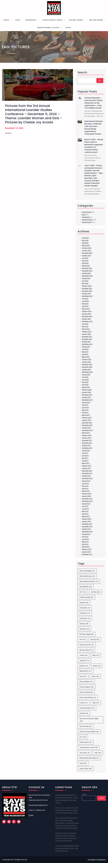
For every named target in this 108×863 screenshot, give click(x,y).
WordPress (101, 859)
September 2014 (87, 531)
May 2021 (85, 352)
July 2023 (85, 298)
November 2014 (87, 526)
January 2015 (86, 521)
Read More (8, 133)
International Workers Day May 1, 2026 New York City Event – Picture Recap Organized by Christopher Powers (93, 127)
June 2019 (85, 407)
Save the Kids (85, 726)
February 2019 (86, 417)
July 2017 (85, 453)
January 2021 (86, 362)
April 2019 (85, 412)
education (84, 629)
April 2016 (85, 488)
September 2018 (87, 430)
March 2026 (86, 245)
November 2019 (87, 395)
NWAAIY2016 (85, 671)
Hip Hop (94, 639)
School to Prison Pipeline (89, 731)
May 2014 (85, 541)
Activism (95, 592)
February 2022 (86, 331)
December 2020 (87, 364)
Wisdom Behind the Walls (89, 758)
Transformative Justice (88, 747)
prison (95, 676)
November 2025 (87, 253)
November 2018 (87, 425)
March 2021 (86, 357)
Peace (83, 676)
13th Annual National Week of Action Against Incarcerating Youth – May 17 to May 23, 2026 (67, 848)
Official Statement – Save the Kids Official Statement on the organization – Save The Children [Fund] (93, 103)
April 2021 (85, 354)
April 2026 (85, 243)
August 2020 (86, 374)
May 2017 (85, 458)
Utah (98, 753)
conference (84, 613)
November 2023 (87, 291)
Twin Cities (84, 753)
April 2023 (85, 306)
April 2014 (85, 544)
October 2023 (86, 293)
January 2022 (86, 334)
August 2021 (86, 347)
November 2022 (87, 316)
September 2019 (87, 400)
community (84, 608)
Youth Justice (85, 768)
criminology (84, 618)
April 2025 (85, 263)
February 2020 (86, 390)
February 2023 (86, 311)
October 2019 (86, 397)
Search (84, 794)
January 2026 (86, 250)
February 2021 (86, 359)
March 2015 (86, 516)
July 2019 (85, 405)
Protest (83, 703)
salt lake (83, 713)
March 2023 (86, 309)
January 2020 (86, 392)
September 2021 (87, 344)
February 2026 (86, 248)
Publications (86, 217)
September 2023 (87, 296)
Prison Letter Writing (87, 697)
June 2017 (85, 455)
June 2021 (85, 349)
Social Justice (85, 742)
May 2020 (85, 382)
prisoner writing (86, 692)
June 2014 (85, 539)
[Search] (99, 80)
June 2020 (85, 379)
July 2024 (85, 281)
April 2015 (85, 514)
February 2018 (86, 435)
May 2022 (85, 326)
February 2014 (86, 549)
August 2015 (86, 504)
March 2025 (86, 265)
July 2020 (85, 377)
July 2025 (85, 258)
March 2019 (86, 415)
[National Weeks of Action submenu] (61, 27)
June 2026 (85, 238)
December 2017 (87, 440)
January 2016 (86, 496)
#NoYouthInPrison (87, 576)
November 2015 (87, 498)
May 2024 (85, 283)
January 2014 (86, 552)
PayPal (31, 815)
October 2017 (86, 445)
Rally (95, 703)
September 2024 (87, 276)
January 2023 (86, 314)
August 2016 (86, 481)
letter (95, 655)
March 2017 (86, 463)
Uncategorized (86, 222)
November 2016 (87, 473)
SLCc (82, 737)
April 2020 (85, 385)
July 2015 (85, 506)
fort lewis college (86, 634)
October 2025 (86, 255)
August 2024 (86, 278)
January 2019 (86, 420)
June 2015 (85, 509)
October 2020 (86, 369)
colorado (83, 602)
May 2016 (85, 486)
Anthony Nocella (86, 597)
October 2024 (86, 273)
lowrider (83, 666)
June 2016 (85, 483)
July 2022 (85, 324)
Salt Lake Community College (88, 720)
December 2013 (87, 554)
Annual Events (86, 212)
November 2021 (87, 339)
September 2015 (87, 501)
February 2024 (86, 286)
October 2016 (86, 476)
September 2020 (87, 372)
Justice (83, 655)
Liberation (84, 660)
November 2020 (87, 367)
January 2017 (86, 468)
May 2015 (85, 511)
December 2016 (87, 471)
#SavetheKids (85, 587)
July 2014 (85, 536)
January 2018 (86, 438)
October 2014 (86, 529)
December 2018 (87, 422)
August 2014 (86, 534)
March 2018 (86, 433)
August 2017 (86, 450)
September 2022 (87, 321)
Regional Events (87, 219)
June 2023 (85, 301)
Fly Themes (91, 859)
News (84, 214)
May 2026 (85, 240)
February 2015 (86, 519)
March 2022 (86, 329)
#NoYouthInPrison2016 (88, 581)
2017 (82, 592)
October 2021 (86, 341)
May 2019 (85, 410)
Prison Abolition (86, 681)
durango (83, 623)
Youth (83, 763)
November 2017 (87, 443)
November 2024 (87, 271)
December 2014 (87, 524)
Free (82, 639)
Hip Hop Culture (86, 650)
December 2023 (87, 288)
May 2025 (85, 260)
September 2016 (87, 478)
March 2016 (86, 491)
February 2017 (86, 466)
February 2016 (86, 493)
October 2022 (86, 319)
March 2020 (86, 387)
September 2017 (87, 448)
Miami (96, 666)
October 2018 (86, 428)
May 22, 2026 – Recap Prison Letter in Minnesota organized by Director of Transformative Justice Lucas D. (93, 145)
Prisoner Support (86, 687)
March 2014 (86, 547)
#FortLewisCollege (87, 571)
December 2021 (87, 336)
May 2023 (85, 303)
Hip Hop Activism (86, 645)
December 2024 (87, 268)
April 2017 (85, 460)
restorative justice (86, 708)
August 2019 (86, 402)
